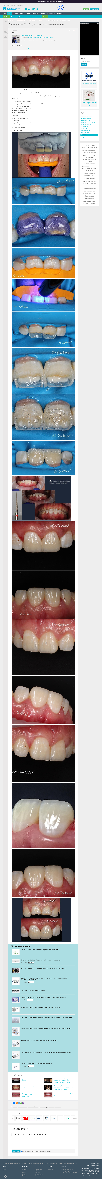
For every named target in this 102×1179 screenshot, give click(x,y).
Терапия (15, 30)
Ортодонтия (84, 126)
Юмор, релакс (85, 139)
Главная (10, 20)
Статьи (9, 13)
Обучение (35, 13)
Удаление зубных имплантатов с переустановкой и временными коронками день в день (63, 1087)
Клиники (60, 13)
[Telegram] (19, 1103)
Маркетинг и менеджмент (88, 122)
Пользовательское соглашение (90, 1168)
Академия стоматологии (34, 37)
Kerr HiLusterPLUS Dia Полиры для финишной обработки (38, 1040)
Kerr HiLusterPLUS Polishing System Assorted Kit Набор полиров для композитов (46, 1052)
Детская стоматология (87, 116)
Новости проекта (86, 124)
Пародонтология (85, 130)
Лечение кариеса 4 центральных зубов (31, 1086)
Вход (86, 9)
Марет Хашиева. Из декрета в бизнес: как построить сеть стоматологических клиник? (62, 1080)
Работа (43, 13)
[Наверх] (5, 1176)
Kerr (13, 48)
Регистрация (95, 9)
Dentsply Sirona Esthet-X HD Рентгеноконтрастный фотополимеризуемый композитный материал (44, 978)
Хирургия (83, 137)
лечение (15, 1107)
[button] (13, 1134)
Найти (84, 64)
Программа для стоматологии (90, 1175)
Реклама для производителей (69, 1171)
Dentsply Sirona (21, 48)
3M (15, 48)
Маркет (28, 13)
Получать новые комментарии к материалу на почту (36, 1151)
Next (76, 1118)
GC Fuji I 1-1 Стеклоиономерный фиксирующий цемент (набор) (89, 103)
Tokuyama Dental (30, 48)
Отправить (16, 1151)
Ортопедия (84, 128)
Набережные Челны (47, 37)
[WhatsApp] (21, 1103)
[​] (43, 1141)
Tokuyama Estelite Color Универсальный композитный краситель (41, 960)
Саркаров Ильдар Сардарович (31, 36)
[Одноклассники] (17, 1103)
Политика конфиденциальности (90, 1170)
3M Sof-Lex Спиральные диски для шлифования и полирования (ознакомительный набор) (46, 1018)
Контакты (50, 1171)
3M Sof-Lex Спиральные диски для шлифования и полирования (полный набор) (46, 1028)
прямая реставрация (55, 1107)
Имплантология (85, 120)
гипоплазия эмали (22, 1107)
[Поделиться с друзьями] (5, 37)
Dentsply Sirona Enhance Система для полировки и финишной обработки (44, 997)
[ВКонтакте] (14, 1103)
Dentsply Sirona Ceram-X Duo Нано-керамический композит (39, 949)
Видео (16, 13)
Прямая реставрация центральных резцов (32, 1079)
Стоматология (85, 132)
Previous (10, 1118)
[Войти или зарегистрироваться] (5, 20)
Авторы (45, 17)
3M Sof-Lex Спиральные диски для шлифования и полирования (40, 1007)
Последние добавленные (18, 17)
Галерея (24, 1174)
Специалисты (39, 1174)
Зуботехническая (86, 118)
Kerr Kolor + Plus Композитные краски (33, 990)
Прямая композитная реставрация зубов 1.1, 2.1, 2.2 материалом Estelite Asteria (32, 1094)
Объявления (51, 13)
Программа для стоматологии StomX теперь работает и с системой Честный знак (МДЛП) (89, 84)
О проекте (50, 1169)
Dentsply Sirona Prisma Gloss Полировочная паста (36, 1063)
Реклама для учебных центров (69, 1172)
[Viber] (23, 1103)
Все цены (30, 962)
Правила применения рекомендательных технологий (90, 1172)
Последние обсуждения (34, 17)
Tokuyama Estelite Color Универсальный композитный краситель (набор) (43, 968)
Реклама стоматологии (67, 1169)
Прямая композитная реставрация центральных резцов (64, 1094)
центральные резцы (44, 1107)
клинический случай (33, 1107)
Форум (22, 13)
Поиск (7, 17)
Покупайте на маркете (22, 946)
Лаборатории (38, 1176)
